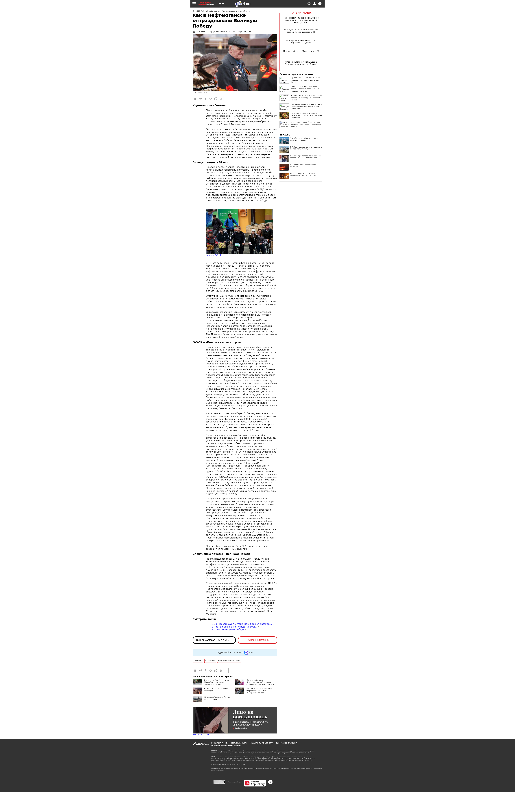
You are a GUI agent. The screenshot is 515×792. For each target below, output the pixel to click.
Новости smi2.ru (201, 734)
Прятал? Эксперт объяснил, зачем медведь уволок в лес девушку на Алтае (305, 80)
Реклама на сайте (239, 743)
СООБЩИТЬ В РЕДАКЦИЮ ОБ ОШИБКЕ (226, 746)
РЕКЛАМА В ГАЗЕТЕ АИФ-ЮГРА (261, 743)
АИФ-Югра (202, 92)
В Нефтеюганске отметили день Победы (234, 626)
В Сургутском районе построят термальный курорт (301, 41)
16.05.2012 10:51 (198, 11)
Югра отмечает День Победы (228, 629)
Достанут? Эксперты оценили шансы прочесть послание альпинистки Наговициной (306, 106)
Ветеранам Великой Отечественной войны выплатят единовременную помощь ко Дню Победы (255, 683)
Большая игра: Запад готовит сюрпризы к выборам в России (303, 174)
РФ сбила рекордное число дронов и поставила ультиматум (306, 148)
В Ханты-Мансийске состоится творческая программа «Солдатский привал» (259, 691)
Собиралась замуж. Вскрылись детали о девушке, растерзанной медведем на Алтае (305, 89)
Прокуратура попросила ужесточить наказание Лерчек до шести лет (305, 157)
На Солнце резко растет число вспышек (303, 166)
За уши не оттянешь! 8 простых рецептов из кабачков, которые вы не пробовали (306, 115)
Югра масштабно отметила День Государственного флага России (301, 63)
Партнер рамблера (234, 782)
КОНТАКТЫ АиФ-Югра (219, 743)
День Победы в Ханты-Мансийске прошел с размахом (242, 624)
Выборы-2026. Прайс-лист (286, 743)
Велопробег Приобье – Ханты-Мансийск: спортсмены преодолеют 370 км (217, 682)
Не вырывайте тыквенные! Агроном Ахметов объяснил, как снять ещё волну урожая (301, 20)
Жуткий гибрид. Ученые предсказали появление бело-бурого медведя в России (306, 98)
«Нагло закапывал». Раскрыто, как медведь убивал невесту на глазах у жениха (306, 124)
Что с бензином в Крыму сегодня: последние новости (304, 139)
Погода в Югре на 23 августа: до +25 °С (301, 52)
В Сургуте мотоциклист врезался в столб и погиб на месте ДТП (301, 31)
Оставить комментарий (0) (258, 640)
